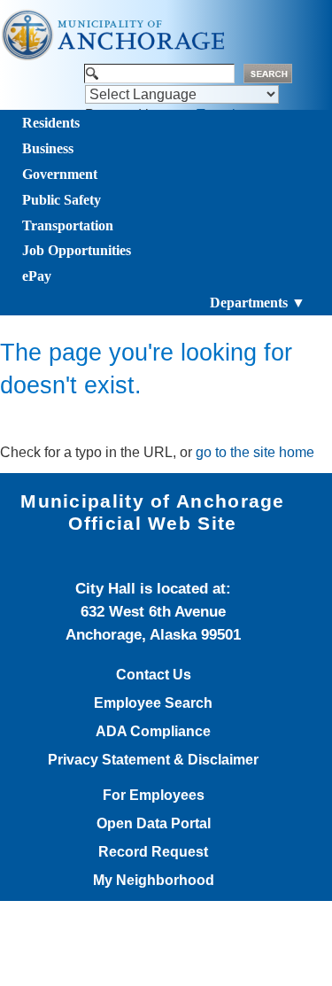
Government (59, 174)
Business (47, 148)
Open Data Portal (154, 824)
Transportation (67, 225)
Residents (51, 122)
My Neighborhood (153, 880)
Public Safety (61, 199)
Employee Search (153, 703)
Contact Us (153, 675)
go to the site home (255, 452)
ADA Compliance (153, 732)
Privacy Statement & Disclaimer (153, 760)
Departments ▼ (257, 302)
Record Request (153, 852)
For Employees (154, 795)
